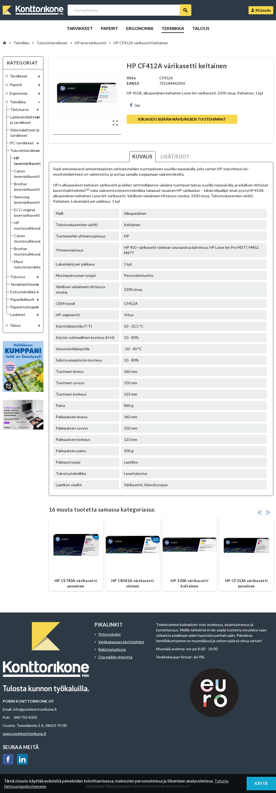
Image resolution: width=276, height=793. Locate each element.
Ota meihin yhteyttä (115, 657)
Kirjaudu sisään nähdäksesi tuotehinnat (182, 119)
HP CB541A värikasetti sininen (132, 583)
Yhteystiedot (109, 634)
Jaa (137, 105)
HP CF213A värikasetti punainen (246, 583)
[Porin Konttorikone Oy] (33, 9)
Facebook (8, 759)
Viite (131, 78)
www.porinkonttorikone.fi (24, 733)
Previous (260, 512)
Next (268, 512)
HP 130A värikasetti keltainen (189, 583)
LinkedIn (22, 759)
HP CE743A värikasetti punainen (75, 583)
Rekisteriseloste (112, 649)
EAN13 (133, 83)
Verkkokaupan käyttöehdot (121, 641)
